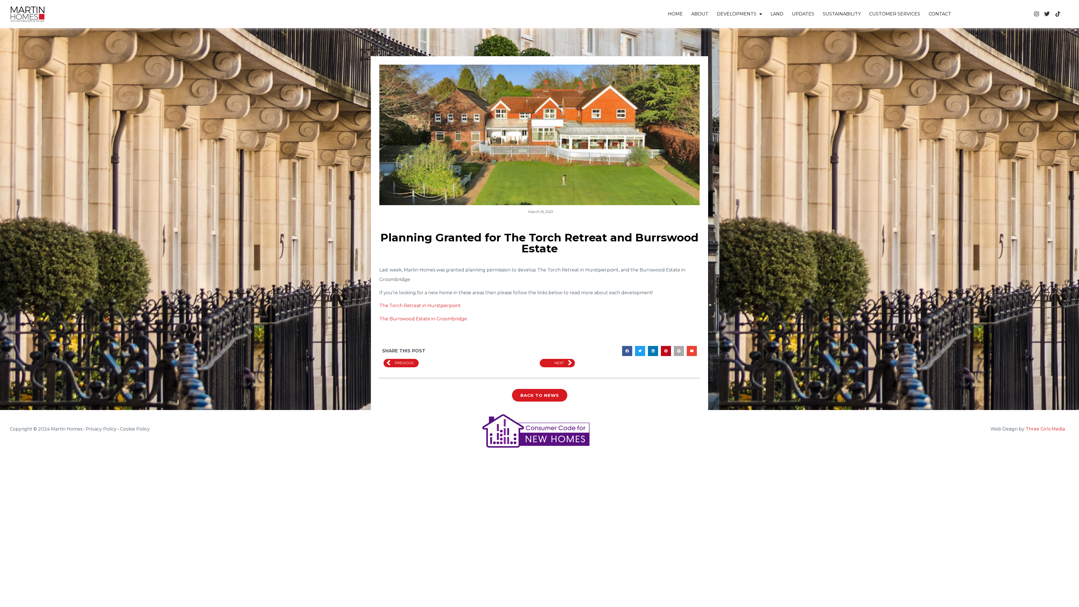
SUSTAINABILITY (842, 14)
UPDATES (803, 14)
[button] (627, 351)
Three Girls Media (1045, 429)
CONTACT (940, 14)
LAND (776, 14)
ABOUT (699, 14)
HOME (675, 14)
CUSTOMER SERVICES (894, 14)
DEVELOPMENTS (736, 14)
